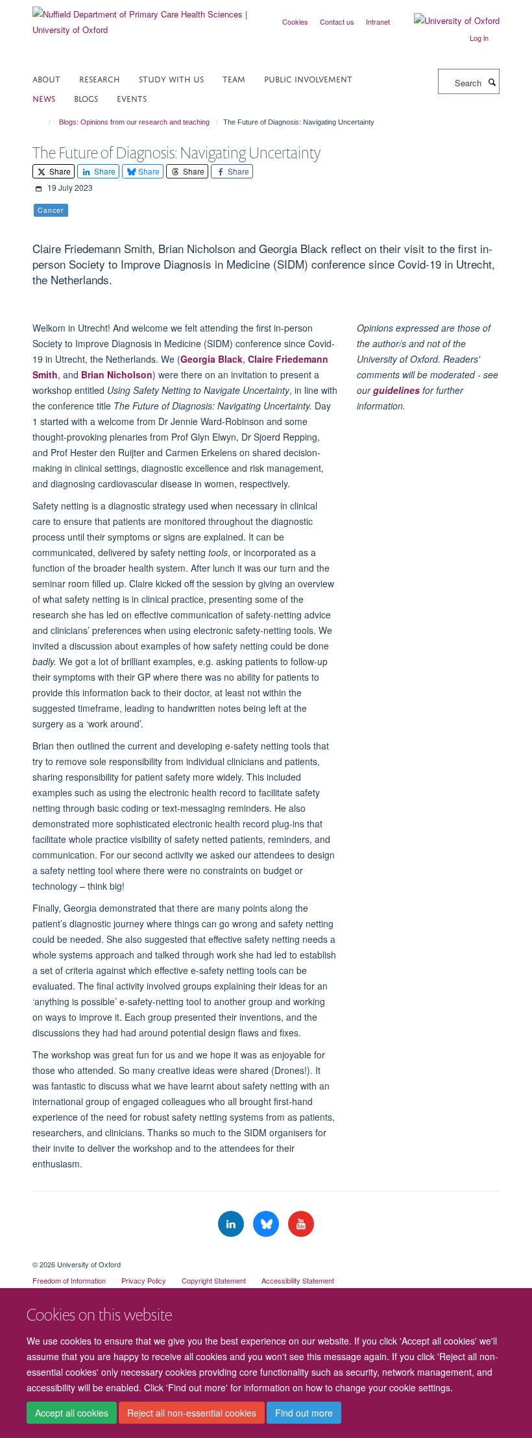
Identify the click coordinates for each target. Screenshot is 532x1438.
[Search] (492, 82)
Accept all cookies (71, 1412)
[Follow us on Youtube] (301, 1224)
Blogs (86, 97)
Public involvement (308, 78)
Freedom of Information (69, 1280)
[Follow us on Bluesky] (267, 1224)
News (43, 97)
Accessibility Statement (297, 1280)
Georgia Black (211, 358)
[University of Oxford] (447, 21)
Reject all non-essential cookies (191, 1412)
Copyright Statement (214, 1280)
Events (132, 97)
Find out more (304, 1412)
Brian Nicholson (116, 374)
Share (59, 171)
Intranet (378, 21)
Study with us (171, 78)
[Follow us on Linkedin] (232, 1224)
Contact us (337, 21)
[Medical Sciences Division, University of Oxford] (266, 1253)
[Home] (43, 122)
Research (99, 78)
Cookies (295, 21)
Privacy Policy (143, 1280)
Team (234, 78)
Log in (479, 37)
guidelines (396, 390)
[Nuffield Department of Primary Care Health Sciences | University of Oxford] (144, 17)
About (46, 78)
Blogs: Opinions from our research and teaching (134, 122)
